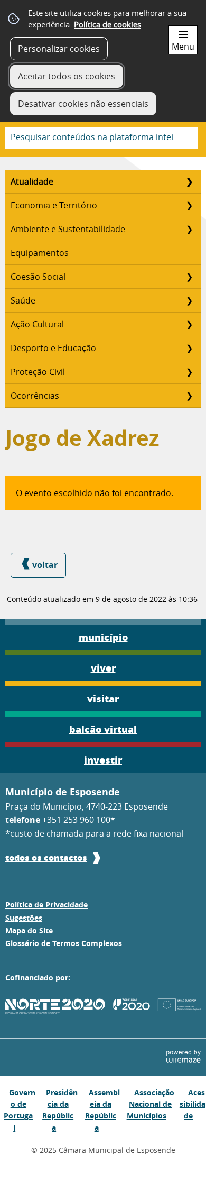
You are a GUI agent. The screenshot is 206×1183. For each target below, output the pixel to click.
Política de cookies (107, 24)
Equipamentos (40, 253)
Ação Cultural (37, 324)
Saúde (23, 300)
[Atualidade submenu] (189, 181)
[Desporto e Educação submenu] (189, 348)
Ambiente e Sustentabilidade (68, 229)
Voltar (45, 565)
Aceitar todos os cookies (66, 76)
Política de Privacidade (46, 905)
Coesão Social (38, 276)
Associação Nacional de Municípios (151, 1104)
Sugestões (23, 918)
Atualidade (32, 181)
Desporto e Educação (53, 348)
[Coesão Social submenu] (189, 276)
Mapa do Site (29, 930)
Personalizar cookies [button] (59, 48)
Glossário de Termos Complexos (63, 943)
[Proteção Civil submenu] (189, 371)
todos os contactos (46, 857)
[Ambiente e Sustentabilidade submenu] (189, 229)
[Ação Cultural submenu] (189, 324)
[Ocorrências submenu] (189, 395)
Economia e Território (54, 205)
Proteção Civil (38, 372)
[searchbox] (101, 138)
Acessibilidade (192, 1104)
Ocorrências (35, 395)
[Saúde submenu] (189, 300)
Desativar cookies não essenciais (83, 103)
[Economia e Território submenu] (189, 205)
